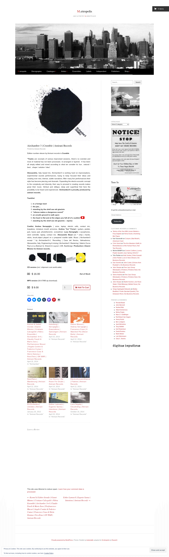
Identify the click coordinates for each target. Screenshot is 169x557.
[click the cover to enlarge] (31, 262)
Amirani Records (40, 149)
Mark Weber (120, 334)
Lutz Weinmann (121, 336)
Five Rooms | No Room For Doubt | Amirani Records (56, 381)
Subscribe (118, 221)
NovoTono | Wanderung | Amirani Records (36, 381)
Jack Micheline (121, 324)
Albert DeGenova (121, 310)
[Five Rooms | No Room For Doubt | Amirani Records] (58, 372)
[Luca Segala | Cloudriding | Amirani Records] (80, 397)
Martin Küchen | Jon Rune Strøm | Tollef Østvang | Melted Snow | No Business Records (127, 284)
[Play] (82, 218)
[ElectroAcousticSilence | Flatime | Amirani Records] (80, 372)
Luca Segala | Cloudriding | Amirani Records (80, 406)
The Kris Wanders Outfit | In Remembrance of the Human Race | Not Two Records (127, 246)
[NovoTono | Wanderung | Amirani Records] (36, 372)
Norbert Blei (120, 307)
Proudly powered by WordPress (62, 540)
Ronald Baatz (120, 303)
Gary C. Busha (121, 339)
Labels (88, 71)
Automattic (90, 540)
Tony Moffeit (120, 326)
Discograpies (36, 71)
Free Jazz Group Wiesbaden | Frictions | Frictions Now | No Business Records (127, 270)
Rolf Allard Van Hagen (123, 317)
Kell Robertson (121, 329)
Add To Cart (83, 287)
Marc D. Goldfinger (122, 314)
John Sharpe (117, 267)
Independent (101, 71)
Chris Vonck (117, 243)
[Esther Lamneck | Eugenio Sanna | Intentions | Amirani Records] (58, 397)
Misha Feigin (120, 312)
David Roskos (120, 331)
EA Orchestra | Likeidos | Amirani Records (35, 406)
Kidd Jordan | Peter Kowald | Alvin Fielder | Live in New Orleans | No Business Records (127, 258)
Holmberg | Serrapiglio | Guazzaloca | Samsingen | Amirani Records (58, 329)
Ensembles (76, 71)
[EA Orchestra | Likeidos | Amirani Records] (36, 397)
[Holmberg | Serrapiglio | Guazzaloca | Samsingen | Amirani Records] (58, 317)
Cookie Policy (48, 553)
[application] (82, 217)
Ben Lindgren (120, 322)
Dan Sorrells (117, 262)
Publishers (115, 71)
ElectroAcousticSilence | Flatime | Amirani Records (80, 381)
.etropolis (84, 11)
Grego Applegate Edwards (121, 289)
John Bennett (120, 305)
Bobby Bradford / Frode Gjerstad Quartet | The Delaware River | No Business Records (126, 291)
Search (138, 82)
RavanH (114, 540)
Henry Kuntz (120, 319)
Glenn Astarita (117, 275)
